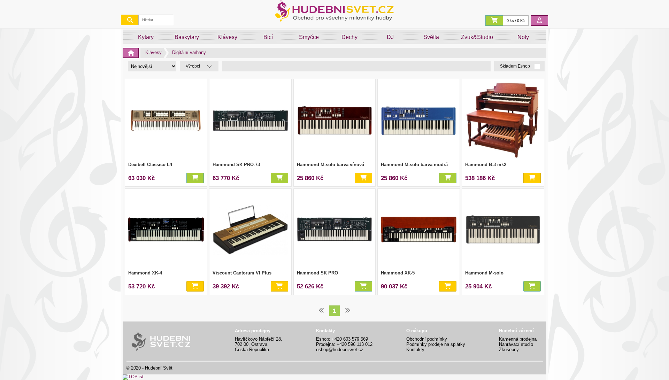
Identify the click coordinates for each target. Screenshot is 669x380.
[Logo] (334, 20)
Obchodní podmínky (426, 339)
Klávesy (227, 37)
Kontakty (415, 349)
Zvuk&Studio (477, 37)
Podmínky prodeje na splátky (435, 344)
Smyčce (309, 37)
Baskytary (187, 37)
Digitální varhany (189, 52)
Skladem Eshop (515, 66)
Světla (431, 37)
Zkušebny (509, 349)
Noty (523, 37)
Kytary (146, 37)
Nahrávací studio (516, 344)
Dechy (349, 37)
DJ (390, 37)
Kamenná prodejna (518, 339)
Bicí (268, 37)
